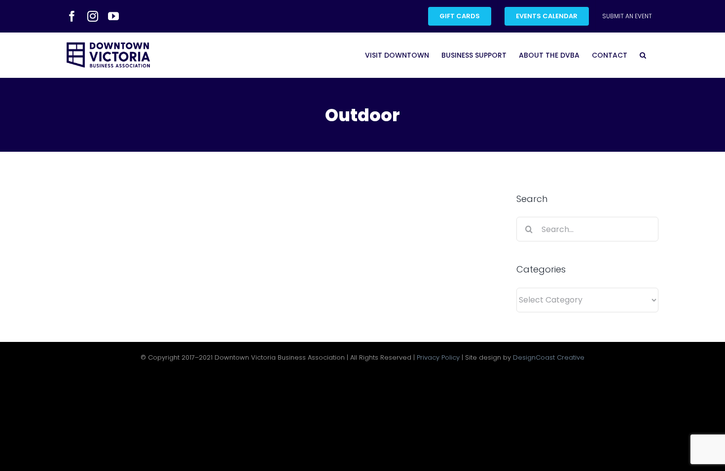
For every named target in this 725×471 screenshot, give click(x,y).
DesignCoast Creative (548, 357)
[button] (643, 55)
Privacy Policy (438, 357)
